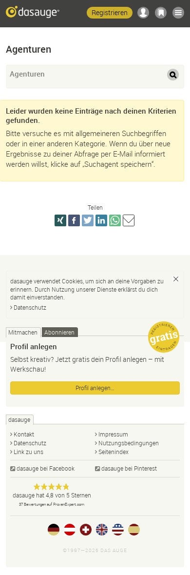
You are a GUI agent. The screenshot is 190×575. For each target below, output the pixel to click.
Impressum (113, 434)
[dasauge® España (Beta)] (134, 529)
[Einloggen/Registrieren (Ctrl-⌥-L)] (143, 12)
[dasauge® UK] (102, 529)
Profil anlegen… (95, 388)
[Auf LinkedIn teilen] (101, 220)
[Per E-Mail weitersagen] (128, 220)
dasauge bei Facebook (46, 468)
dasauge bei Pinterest (129, 468)
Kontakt (24, 434)
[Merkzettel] (161, 12)
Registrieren (110, 12)
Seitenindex (113, 452)
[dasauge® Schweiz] (86, 529)
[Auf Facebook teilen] (74, 220)
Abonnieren (59, 332)
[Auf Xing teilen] (60, 220)
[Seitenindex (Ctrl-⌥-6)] (178, 12)
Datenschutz (30, 307)
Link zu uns (28, 452)
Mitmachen (23, 332)
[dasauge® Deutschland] (53, 529)
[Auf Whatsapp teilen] (115, 220)
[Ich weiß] (176, 279)
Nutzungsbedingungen (128, 443)
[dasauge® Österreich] (70, 529)
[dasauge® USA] (118, 529)
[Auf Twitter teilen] (88, 220)
